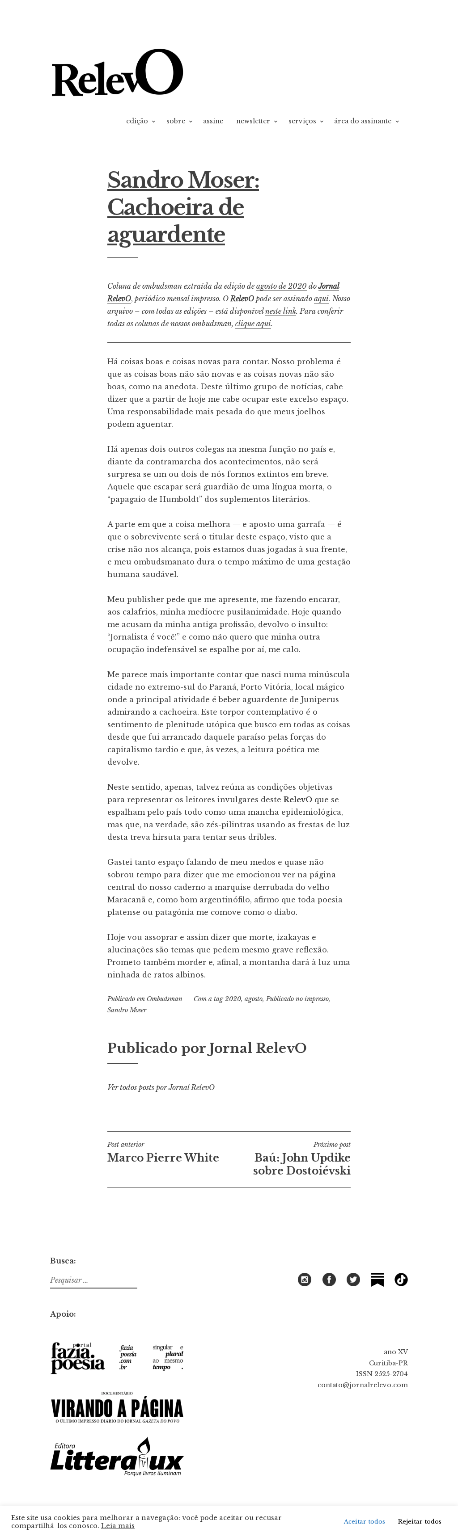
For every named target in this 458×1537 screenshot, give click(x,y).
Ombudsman (164, 999)
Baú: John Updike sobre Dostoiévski (302, 1159)
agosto (254, 999)
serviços (302, 121)
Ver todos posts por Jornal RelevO (161, 1087)
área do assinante (362, 121)
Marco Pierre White (163, 1152)
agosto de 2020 (281, 286)
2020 (233, 999)
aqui (321, 298)
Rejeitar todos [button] (419, 1521)
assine (213, 121)
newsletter (253, 121)
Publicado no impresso (297, 999)
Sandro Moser (126, 1010)
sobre (175, 121)
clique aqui (253, 323)
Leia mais (118, 1526)
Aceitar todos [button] (364, 1521)
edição (137, 121)
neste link (280, 311)
